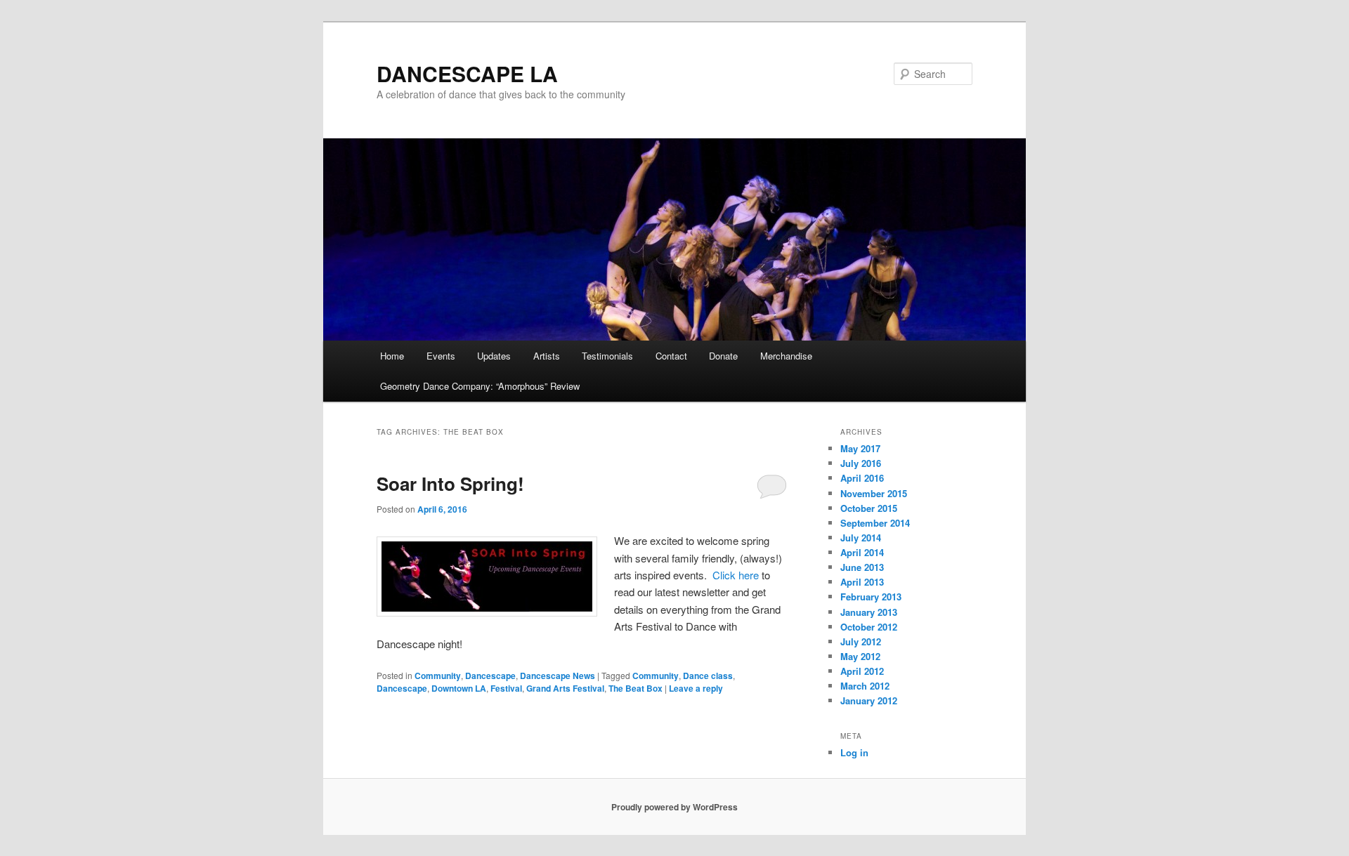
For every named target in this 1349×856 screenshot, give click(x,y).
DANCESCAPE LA (467, 73)
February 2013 (870, 596)
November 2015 (873, 493)
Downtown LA (458, 688)
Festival (506, 688)
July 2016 (860, 463)
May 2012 (860, 656)
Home (392, 355)
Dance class (708, 675)
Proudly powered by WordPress (674, 807)
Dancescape (490, 675)
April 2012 (862, 671)
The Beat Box (635, 688)
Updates (494, 355)
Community (438, 675)
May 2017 (860, 448)
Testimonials (607, 355)
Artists (546, 355)
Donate (723, 355)
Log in (854, 752)
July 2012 (860, 641)
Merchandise (786, 355)
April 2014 (862, 552)
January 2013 (868, 612)
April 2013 (862, 581)
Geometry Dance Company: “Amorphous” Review (480, 386)
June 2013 (862, 567)
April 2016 (862, 478)
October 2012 (868, 626)
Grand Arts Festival (565, 688)
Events (440, 355)
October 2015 (868, 508)
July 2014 (860, 537)
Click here (735, 574)
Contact (671, 355)
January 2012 (868, 700)
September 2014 (875, 522)
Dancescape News (557, 675)
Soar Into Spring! (450, 483)
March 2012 (864, 685)
